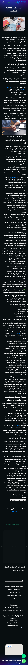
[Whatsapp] (24, 661)
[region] (14, 7)
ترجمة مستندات (15, 333)
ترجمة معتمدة (21, 570)
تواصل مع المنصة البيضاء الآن (18, 500)
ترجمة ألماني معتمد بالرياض (14, 567)
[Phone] (24, 656)
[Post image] (14, 546)
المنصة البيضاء (14, 177)
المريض (16, 425)
